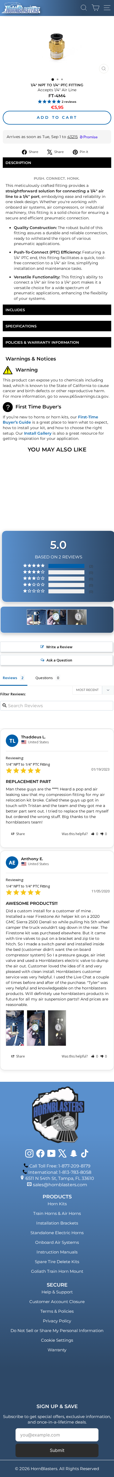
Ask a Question (59, 660)
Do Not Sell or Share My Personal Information (57, 1330)
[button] (94, 834)
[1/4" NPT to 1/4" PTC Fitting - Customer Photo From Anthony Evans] (36, 617)
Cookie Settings (57, 1340)
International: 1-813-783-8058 (59, 1172)
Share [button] (20, 834)
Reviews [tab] (10, 677)
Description (18, 162)
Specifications (21, 326)
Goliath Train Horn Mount (57, 1271)
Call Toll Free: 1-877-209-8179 (59, 1166)
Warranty (57, 1349)
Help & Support (57, 1292)
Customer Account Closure (57, 1301)
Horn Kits (57, 1203)
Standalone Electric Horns (57, 1232)
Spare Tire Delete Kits (57, 1261)
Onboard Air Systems (57, 1242)
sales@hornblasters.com (60, 1184)
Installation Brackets (57, 1223)
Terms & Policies (57, 1311)
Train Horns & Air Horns (57, 1213)
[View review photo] (15, 1028)
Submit (57, 1450)
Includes (15, 310)
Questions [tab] (44, 677)
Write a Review (59, 646)
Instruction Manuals (57, 1252)
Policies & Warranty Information (42, 342)
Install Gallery (37, 433)
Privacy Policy (57, 1320)
